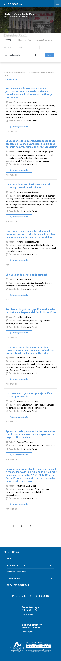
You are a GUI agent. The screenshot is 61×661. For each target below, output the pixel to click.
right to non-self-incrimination (26, 205)
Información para (12, 552)
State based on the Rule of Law (27, 367)
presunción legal (29, 114)
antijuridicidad (28, 283)
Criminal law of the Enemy (33, 361)
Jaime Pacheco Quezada (27, 401)
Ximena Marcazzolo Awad (28, 192)
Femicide (25, 320)
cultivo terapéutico (30, 108)
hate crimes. (40, 248)
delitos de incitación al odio (33, 245)
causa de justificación (45, 106)
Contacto (25, 614)
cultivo (18, 108)
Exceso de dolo (21, 408)
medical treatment (13, 114)
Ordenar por (9, 79)
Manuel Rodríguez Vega (27, 102)
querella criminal (13, 161)
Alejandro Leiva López (26, 358)
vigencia (45, 161)
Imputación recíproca (37, 408)
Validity (24, 161)
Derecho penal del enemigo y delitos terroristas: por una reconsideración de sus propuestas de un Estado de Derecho (30, 350)
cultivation (10, 108)
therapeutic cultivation (47, 114)
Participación (39, 286)
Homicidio (19, 492)
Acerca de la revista (16, 565)
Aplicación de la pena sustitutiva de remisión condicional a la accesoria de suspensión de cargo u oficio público (31, 434)
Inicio (9, 559)
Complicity (39, 283)
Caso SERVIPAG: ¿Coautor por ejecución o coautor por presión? (29, 395)
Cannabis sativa (28, 106)
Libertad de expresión (15, 251)
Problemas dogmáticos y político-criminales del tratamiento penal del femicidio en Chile (31, 311)
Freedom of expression (24, 248)
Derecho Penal (30, 121)
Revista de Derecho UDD (19, 15)
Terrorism (14, 370)
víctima (37, 161)
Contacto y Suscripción (18, 585)
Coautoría (26, 405)
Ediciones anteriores (16, 572)
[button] (57, 3)
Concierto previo (38, 405)
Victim (31, 161)
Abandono (40, 155)
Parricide (9, 323)
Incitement (22, 286)
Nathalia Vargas (24, 152)
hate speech (51, 248)
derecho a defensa (30, 196)
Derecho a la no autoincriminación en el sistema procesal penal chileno (28, 186)
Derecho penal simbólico (33, 364)
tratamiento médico (14, 117)
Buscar (50, 55)
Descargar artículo (20, 127)
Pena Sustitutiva (29, 445)
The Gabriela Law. (31, 323)
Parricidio (18, 323)
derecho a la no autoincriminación (40, 199)
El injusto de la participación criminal (26, 274)
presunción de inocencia (39, 202)
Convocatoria (13, 578)
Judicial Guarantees (41, 158)
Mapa (32, 614)
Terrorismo (24, 370)
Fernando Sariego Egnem (42, 152)
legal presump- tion (35, 111)
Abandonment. (28, 155)
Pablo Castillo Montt (25, 279)
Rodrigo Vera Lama (25, 442)
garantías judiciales (23, 158)
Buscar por (8, 40)
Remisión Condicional (46, 445)
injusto (30, 286)
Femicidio (34, 320)
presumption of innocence (17, 202)
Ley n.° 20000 (50, 111)
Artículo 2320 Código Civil (33, 489)
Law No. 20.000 (19, 111)
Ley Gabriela (45, 320)
